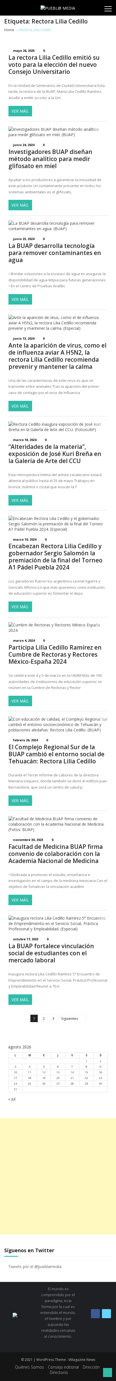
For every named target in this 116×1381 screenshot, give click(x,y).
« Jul (11, 1099)
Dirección (91, 1367)
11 (29, 1072)
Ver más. (20, 111)
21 (72, 1078)
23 (100, 1078)
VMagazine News (81, 1359)
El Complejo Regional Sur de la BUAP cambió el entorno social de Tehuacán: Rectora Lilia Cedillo (56, 754)
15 (86, 1072)
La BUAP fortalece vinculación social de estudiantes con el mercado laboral (51, 953)
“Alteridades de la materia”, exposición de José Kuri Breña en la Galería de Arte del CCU (54, 453)
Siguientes (69, 1018)
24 (15, 1083)
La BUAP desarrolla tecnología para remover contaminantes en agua (54, 253)
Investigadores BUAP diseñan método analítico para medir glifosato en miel (50, 159)
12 (44, 1072)
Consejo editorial (63, 1367)
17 (15, 1078)
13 (58, 1072)
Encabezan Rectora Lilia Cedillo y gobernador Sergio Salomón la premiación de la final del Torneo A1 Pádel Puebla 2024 (55, 557)
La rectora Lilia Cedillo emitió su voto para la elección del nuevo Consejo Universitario (54, 64)
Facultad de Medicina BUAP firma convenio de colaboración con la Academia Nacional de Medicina (55, 853)
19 (44, 1078)
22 (86, 1078)
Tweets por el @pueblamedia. (35, 1266)
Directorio (59, 1372)
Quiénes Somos (29, 1367)
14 (72, 1072)
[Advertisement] (58, 1176)
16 (100, 1072)
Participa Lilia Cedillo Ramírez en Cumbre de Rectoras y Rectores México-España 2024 (55, 654)
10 (15, 1072)
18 (29, 1078)
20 (58, 1078)
